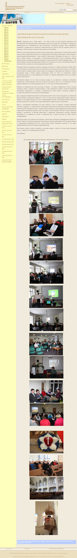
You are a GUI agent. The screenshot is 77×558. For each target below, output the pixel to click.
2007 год (6, 57)
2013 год (6, 48)
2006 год (6, 59)
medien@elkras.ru (60, 556)
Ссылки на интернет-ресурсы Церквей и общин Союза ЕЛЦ (7, 82)
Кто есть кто (9, 12)
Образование (5, 116)
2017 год (6, 41)
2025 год (6, 29)
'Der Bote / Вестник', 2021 (7, 135)
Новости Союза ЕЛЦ (7, 25)
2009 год (6, 54)
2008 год (6, 56)
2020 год (6, 37)
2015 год (6, 44)
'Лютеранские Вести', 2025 (7, 152)
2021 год (6, 35)
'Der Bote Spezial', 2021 (8, 144)
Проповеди (27, 12)
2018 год (6, 40)
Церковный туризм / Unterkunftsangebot (7, 160)
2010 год (6, 53)
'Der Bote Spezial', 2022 (8, 141)
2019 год (6, 38)
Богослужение (5, 99)
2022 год (6, 33)
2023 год (6, 32)
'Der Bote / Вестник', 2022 (7, 131)
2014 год (6, 46)
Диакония (4, 114)
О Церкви (4, 71)
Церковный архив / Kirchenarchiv (7, 87)
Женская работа (6, 111)
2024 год (6, 30)
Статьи (4, 104)
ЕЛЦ (19, 26)
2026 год (6, 27)
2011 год (6, 51)
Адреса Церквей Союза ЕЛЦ (8, 77)
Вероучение (5, 66)
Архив (22, 26)
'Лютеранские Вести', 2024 (7, 156)
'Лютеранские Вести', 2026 (7, 147)
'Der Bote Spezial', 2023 (8, 139)
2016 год (6, 43)
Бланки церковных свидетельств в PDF (7, 122)
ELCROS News (7, 61)
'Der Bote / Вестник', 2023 (7, 126)
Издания (4, 119)
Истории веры (5, 68)
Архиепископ (5, 74)
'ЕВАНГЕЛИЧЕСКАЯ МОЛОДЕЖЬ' (56, 12)
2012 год (6, 50)
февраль (43, 26)
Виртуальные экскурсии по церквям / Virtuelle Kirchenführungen (8, 94)
